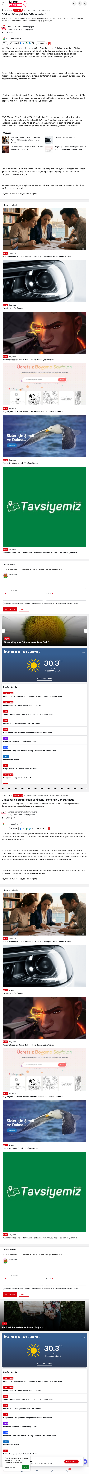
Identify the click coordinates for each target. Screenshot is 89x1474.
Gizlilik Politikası (10, 1467)
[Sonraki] (85, 631)
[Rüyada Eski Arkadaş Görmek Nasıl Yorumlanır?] (44, 721)
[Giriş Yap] (80, 3)
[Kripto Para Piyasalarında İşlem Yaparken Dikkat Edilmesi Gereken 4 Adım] (44, 694)
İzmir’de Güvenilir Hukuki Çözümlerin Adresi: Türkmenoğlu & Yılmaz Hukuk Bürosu (37, 256)
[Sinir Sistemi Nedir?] (44, 758)
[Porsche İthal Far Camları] (66, 140)
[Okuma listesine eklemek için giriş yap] (49, 43)
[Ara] (74, 3)
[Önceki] (3, 631)
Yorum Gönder (9, 609)
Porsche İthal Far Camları (13, 308)
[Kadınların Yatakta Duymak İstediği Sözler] (44, 740)
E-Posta (49, 594)
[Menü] (4, 3)
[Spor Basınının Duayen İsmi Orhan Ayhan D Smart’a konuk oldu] (44, 712)
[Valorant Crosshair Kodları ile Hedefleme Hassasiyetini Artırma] (23, 149)
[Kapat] (81, 1459)
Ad (4, 594)
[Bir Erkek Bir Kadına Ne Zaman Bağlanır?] (44, 1316)
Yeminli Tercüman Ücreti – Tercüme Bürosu (20, 463)
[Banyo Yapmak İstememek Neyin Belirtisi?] (44, 767)
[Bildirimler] (85, 3)
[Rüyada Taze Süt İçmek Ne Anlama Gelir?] (44, 631)
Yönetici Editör (14, 26)
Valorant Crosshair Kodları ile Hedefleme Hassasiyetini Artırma (28, 360)
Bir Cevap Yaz (10, 564)
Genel (5, 253)
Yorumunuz (13, 574)
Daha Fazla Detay (44, 679)
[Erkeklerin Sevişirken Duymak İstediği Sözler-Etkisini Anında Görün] (44, 749)
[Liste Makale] (17, 3)
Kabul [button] (25, 1467)
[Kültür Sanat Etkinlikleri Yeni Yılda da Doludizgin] (44, 703)
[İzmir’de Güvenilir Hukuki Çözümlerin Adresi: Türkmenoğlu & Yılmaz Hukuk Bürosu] (23, 140)
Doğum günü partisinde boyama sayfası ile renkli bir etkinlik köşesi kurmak (33, 411)
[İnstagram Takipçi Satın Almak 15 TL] (44, 776)
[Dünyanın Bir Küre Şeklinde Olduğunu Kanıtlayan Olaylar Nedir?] (44, 731)
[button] (21, 10)
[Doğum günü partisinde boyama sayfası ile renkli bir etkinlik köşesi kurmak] (66, 149)
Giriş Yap (24, 609)
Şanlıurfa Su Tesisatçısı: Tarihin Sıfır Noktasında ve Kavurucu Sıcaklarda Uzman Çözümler (40, 553)
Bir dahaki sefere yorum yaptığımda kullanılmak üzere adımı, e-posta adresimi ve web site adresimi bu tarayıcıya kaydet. (41, 603)
